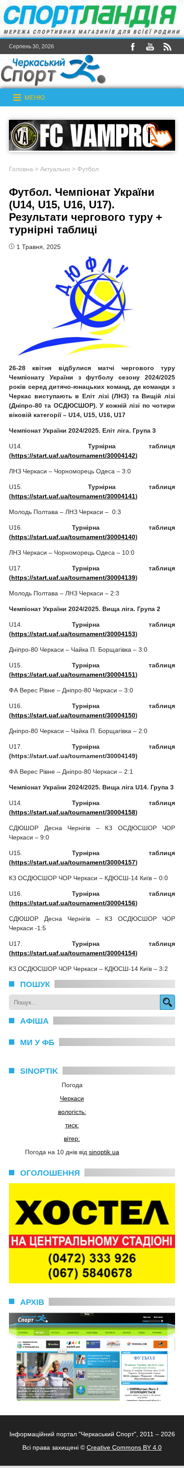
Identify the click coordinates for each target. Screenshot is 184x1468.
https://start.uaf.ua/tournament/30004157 (73, 862)
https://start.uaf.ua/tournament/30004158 (73, 812)
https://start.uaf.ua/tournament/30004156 (73, 903)
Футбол (88, 169)
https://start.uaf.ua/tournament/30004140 (73, 536)
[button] (35, 97)
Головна (21, 169)
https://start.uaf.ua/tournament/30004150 (73, 715)
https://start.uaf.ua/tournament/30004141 (73, 496)
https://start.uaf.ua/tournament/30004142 (73, 455)
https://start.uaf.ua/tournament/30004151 (73, 674)
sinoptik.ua (104, 1152)
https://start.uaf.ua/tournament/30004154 (73, 953)
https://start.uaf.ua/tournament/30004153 (73, 633)
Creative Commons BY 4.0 (124, 1447)
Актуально (55, 169)
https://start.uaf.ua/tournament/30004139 (73, 577)
